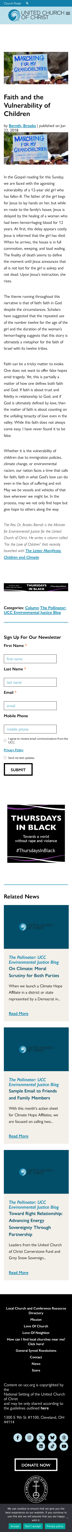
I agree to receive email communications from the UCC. (38, 740)
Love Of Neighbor (36, 1332)
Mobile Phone (16, 715)
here (45, 1408)
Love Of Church (36, 1326)
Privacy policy (55, 1526)
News (36, 1363)
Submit (18, 769)
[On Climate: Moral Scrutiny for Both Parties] (36, 927)
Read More (18, 1013)
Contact (36, 1357)
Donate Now (36, 1465)
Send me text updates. (21, 757)
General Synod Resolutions (36, 1350)
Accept (15, 1526)
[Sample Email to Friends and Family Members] (36, 1049)
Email (10, 692)
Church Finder (12, 3)
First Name (15, 645)
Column (32, 607)
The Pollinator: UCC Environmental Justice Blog (35, 610)
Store (36, 1370)
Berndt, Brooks (22, 125)
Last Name (15, 668)
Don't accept (33, 1526)
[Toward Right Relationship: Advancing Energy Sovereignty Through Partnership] (36, 1172)
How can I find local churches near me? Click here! (36, 1341)
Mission (36, 1319)
